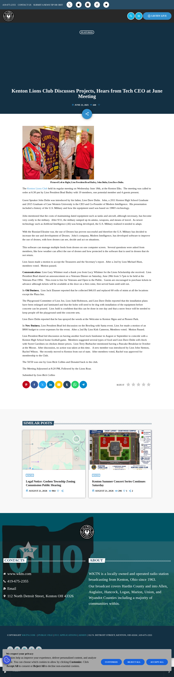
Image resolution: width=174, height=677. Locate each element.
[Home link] (8, 16)
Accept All (157, 662)
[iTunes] (79, 5)
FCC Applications (66, 635)
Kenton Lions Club (37, 188)
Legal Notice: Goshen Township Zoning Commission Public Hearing (50, 483)
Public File (45, 635)
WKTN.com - (29, 635)
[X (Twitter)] (69, 5)
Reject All (134, 662)
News (30, 475)
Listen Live (157, 16)
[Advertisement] (87, 63)
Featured (87, 32)
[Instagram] (88, 5)
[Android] (106, 5)
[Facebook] (97, 5)
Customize (111, 662)
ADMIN (82, 635)
